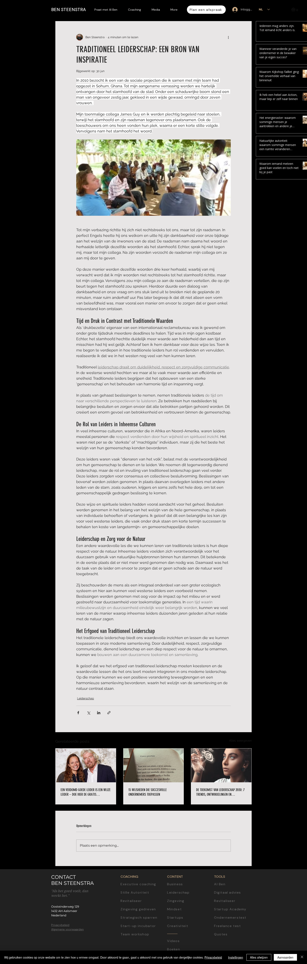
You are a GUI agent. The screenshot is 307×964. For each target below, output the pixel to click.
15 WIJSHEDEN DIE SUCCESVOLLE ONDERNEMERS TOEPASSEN (147, 792)
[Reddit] (300, 510)
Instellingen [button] (235, 957)
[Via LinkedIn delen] (99, 713)
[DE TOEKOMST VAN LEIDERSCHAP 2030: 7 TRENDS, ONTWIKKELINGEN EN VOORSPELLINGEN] (221, 765)
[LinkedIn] (300, 453)
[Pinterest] (300, 501)
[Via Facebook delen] (78, 713)
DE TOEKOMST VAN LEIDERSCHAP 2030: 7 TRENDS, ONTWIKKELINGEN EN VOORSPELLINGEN (220, 792)
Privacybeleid (213, 957)
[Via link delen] (109, 713)
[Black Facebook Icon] (300, 472)
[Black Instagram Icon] (300, 482)
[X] (300, 491)
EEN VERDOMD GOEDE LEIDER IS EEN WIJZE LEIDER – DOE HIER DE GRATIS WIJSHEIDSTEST (85, 792)
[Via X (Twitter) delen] (88, 713)
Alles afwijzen (259, 957)
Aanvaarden (285, 957)
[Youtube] (300, 462)
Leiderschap (85, 698)
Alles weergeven (240, 740)
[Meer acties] (228, 37)
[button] (295, 9)
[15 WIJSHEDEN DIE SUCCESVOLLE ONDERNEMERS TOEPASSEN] (153, 765)
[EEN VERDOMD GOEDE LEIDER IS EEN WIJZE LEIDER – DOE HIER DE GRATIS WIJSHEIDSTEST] (86, 765)
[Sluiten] (301, 957)
